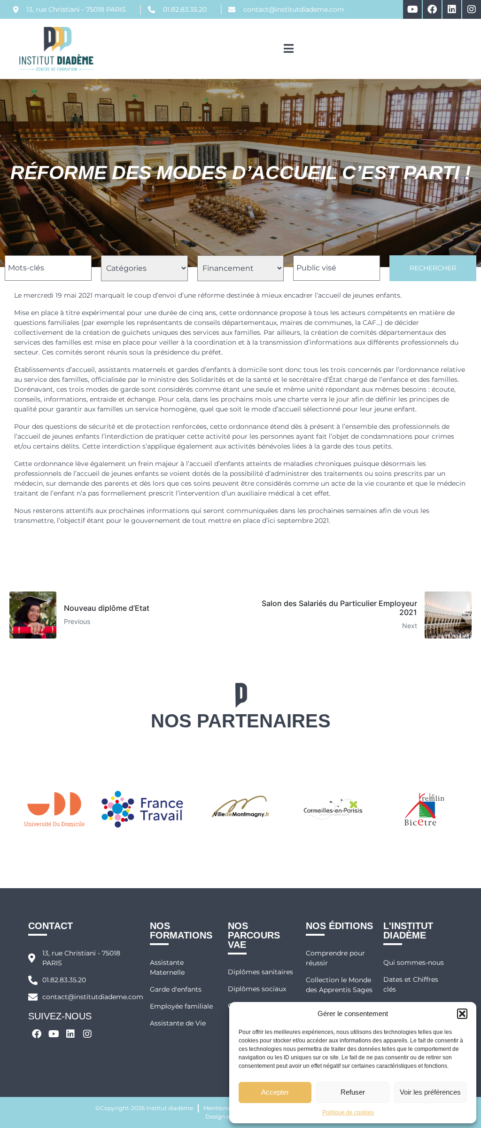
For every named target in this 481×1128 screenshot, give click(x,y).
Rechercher (433, 268)
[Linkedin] (451, 9)
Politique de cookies (348, 1112)
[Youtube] (412, 9)
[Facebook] (432, 9)
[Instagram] (471, 9)
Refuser (353, 1092)
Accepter (275, 1092)
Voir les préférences (430, 1092)
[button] (462, 1013)
